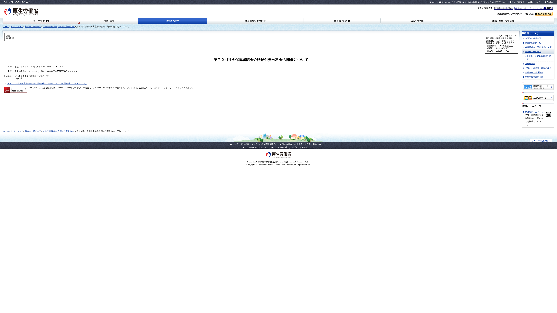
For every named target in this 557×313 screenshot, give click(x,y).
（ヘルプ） (537, 2)
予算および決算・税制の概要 (538, 68)
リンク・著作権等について (245, 144)
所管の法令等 (416, 21)
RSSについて (308, 147)
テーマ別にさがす (41, 21)
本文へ (434, 2)
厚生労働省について (255, 21)
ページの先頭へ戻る (541, 141)
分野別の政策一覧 (533, 38)
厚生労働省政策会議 (534, 77)
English (550, 2)
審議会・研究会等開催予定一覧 (540, 57)
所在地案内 (287, 144)
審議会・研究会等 (33, 26)
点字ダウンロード (501, 2)
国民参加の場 (544, 14)
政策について (172, 21)
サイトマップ (485, 2)
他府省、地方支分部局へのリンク (311, 144)
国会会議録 (530, 63)
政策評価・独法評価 (534, 72)
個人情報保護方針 (269, 144)
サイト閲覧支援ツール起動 (522, 2)
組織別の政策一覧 (533, 43)
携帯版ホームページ (534, 112)
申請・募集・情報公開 (503, 21)
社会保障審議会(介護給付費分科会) (59, 26)
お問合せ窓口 (455, 2)
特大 (510, 8)
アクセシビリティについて (257, 147)
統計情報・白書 (341, 21)
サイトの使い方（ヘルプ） (286, 147)
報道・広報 (109, 21)
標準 (497, 8)
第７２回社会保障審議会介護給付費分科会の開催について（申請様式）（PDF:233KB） (47, 83)
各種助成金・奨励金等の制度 (538, 47)
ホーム (444, 2)
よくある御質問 (470, 2)
